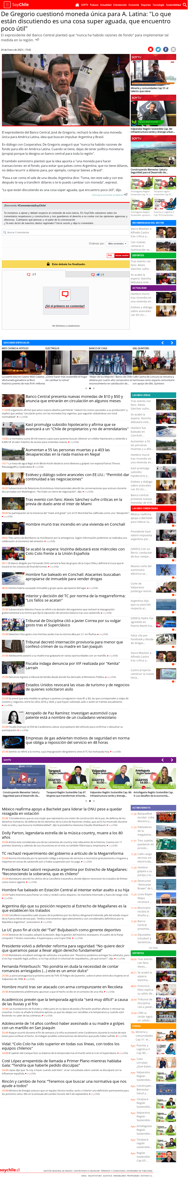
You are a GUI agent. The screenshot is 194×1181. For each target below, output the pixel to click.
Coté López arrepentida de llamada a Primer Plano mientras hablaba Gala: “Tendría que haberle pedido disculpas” (61, 1063)
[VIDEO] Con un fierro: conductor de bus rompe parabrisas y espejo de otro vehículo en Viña (141, 558)
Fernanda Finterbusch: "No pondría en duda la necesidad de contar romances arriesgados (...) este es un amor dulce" (60, 968)
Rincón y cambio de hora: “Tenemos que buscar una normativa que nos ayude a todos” (64, 1083)
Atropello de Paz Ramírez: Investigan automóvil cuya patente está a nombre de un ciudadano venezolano (71, 715)
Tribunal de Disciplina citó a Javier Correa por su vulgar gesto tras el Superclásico (73, 623)
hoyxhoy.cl (147, 1175)
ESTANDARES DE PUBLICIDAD (140, 1170)
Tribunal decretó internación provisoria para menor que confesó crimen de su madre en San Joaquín (74, 644)
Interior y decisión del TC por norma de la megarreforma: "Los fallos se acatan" (75, 598)
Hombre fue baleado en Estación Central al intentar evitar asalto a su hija (65, 889)
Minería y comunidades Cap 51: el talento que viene (144, 1039)
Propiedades (134, 1175)
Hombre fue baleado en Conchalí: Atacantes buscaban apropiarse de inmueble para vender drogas (73, 576)
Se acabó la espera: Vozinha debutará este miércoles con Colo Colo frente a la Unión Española (142, 284)
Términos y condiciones (114, 1170)
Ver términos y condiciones (66, 326)
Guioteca (108, 1175)
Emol (84, 1175)
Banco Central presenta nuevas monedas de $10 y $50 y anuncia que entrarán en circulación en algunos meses (74, 398)
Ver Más (153, 947)
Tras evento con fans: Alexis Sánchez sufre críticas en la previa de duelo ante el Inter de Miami (74, 501)
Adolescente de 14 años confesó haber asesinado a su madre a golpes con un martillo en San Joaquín (63, 1025)
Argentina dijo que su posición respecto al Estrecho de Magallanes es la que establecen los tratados (64, 908)
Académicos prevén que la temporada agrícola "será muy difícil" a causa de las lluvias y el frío (65, 1001)
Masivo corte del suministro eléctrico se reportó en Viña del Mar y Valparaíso (141, 575)
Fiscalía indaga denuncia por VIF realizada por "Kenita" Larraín (73, 665)
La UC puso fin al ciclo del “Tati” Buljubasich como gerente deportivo (61, 929)
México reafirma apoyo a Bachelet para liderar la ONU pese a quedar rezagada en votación (142, 523)
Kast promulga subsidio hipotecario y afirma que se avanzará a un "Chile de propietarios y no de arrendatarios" (77, 426)
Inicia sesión (63, 223)
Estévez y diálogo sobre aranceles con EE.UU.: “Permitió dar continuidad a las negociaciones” (142, 316)
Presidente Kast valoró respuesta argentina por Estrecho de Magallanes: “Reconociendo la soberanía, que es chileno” (65, 871)
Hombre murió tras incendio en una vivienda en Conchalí (141, 299)
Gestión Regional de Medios (59, 1170)
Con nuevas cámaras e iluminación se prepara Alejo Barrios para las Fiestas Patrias (141, 251)
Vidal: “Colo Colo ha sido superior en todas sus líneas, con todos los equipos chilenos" (61, 1046)
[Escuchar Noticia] (37, 39)
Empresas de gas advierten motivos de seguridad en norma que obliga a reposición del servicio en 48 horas (78, 740)
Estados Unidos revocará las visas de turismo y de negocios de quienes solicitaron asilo (78, 687)
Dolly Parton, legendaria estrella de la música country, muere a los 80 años (62, 835)
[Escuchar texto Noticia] (125, 194)
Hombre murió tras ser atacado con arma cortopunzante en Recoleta (62, 986)
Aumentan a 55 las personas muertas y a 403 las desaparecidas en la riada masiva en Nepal (68, 452)
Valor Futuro (95, 1175)
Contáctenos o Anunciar (87, 1170)
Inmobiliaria (120, 1175)
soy (23, 416)
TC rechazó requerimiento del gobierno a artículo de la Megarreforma (62, 853)
